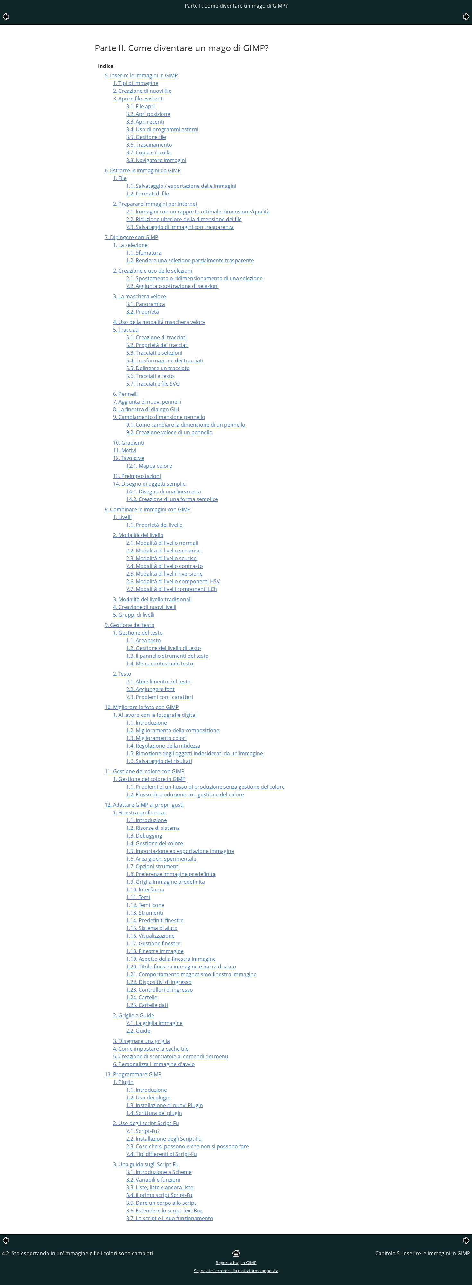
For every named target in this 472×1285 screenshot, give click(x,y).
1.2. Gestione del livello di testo (163, 648)
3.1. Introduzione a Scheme (159, 1172)
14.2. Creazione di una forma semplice (172, 499)
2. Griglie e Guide (133, 1015)
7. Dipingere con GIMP (131, 237)
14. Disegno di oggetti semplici (150, 483)
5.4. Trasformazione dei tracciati (164, 360)
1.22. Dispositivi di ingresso (159, 981)
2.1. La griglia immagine (154, 1023)
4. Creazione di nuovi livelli (144, 607)
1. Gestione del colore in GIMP (149, 779)
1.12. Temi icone (145, 904)
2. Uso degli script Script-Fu (146, 1123)
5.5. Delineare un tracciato (158, 368)
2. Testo (122, 673)
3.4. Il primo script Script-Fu (159, 1195)
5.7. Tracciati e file (153, 383)
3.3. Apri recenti (145, 121)
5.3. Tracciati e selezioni (154, 352)
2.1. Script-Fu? (143, 1130)
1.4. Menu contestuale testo (159, 663)
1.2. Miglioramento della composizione (172, 730)
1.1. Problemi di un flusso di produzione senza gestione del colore (205, 786)
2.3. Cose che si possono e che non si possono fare (187, 1146)
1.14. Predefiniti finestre (155, 920)
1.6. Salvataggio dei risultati (159, 761)
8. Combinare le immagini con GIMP (148, 509)
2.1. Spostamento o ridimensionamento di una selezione (194, 278)
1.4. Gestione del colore (154, 843)
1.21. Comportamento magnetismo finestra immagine (191, 974)
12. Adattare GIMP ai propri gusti (144, 804)
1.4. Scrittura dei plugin (154, 1112)
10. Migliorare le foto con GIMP (142, 707)
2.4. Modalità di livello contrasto (164, 565)
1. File (120, 178)
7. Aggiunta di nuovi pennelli (147, 401)
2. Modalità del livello (138, 535)
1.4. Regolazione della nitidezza (163, 745)
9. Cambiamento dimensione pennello (159, 417)
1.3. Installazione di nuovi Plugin (164, 1105)
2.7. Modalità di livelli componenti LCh (171, 589)
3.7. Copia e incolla (148, 152)
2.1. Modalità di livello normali (162, 542)
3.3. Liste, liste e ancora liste (159, 1187)
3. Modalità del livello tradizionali (152, 599)
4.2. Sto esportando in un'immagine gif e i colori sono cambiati (77, 1253)
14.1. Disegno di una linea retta (163, 491)
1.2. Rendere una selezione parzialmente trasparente (190, 260)
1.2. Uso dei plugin (148, 1097)
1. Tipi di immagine (135, 83)
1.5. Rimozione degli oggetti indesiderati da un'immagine (194, 753)
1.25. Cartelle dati (147, 1005)
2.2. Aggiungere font (150, 689)
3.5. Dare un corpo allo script (161, 1202)
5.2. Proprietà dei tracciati (157, 345)
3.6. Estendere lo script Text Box (164, 1210)
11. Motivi (124, 450)
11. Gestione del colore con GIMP (145, 771)
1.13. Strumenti (144, 912)
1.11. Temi (138, 897)
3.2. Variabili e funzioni (153, 1179)
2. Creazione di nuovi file (142, 90)
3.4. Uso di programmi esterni (162, 129)
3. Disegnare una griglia (141, 1041)
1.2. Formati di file (147, 193)
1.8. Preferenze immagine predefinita (170, 874)
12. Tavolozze (128, 458)
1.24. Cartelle (141, 997)
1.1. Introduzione (146, 722)
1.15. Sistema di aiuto (152, 928)
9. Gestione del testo (129, 625)
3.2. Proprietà (142, 311)
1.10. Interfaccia (145, 889)
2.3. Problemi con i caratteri (159, 696)
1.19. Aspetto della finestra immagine (171, 958)
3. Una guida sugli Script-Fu (146, 1164)
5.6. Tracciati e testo (150, 375)
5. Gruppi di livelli (133, 614)
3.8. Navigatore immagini (156, 160)
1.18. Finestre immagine (155, 951)
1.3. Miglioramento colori (156, 738)
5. (126, 329)
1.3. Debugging (144, 835)
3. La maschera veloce (139, 296)
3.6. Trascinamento (149, 144)
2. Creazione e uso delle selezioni (152, 270)
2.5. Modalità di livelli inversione (164, 573)
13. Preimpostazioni (137, 476)
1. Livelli (122, 517)
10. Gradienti (128, 442)
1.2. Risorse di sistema (153, 827)
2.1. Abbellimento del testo (158, 681)
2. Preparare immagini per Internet (155, 203)
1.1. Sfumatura (144, 252)
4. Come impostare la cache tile (150, 1048)
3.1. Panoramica (145, 304)
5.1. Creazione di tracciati (156, 337)
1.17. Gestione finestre (153, 943)
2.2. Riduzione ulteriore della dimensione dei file (184, 219)
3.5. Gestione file (146, 137)
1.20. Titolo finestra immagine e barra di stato (181, 966)
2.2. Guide (138, 1030)
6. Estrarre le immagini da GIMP (143, 170)
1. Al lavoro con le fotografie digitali (155, 714)
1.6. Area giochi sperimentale (161, 858)
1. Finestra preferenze (139, 812)
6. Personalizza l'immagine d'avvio (154, 1064)
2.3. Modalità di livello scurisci (161, 558)
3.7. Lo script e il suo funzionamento (169, 1218)
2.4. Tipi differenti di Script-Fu (161, 1154)
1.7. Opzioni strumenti (152, 866)
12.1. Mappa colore (149, 465)
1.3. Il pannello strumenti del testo (167, 655)
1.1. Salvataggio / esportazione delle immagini (181, 185)
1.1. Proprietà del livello (154, 524)
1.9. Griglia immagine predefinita (165, 881)
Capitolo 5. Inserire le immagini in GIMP (422, 1253)
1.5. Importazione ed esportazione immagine (180, 851)
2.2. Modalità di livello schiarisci (164, 550)
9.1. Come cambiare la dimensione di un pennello (185, 424)
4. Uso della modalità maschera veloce (159, 322)
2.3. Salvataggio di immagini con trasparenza (180, 226)
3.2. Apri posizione (148, 113)
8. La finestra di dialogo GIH (146, 409)
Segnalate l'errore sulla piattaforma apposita (236, 1270)
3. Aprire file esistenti (138, 98)
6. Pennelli (125, 393)
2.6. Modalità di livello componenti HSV (173, 581)
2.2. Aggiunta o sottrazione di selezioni (172, 286)
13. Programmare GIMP (133, 1074)
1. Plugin (123, 1082)
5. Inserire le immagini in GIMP (141, 75)
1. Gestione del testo (138, 632)
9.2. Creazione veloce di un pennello (169, 432)
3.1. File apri (140, 106)
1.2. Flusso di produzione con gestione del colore (185, 794)
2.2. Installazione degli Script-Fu (164, 1138)
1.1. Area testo (143, 640)
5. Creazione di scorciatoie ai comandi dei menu (170, 1056)
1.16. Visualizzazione (150, 935)
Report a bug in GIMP (236, 1262)
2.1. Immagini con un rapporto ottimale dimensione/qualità (198, 211)
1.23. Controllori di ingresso (159, 989)
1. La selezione (130, 244)
